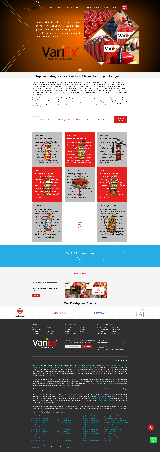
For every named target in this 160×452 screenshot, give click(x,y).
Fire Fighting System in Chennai (40, 420)
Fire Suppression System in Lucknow (90, 438)
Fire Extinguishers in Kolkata (64, 426)
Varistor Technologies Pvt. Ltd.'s (101, 398)
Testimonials (51, 331)
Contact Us (69, 446)
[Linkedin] (41, 2)
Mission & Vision (36, 329)
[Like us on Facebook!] (119, 360)
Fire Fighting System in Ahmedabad (41, 427)
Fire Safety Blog (57, 446)
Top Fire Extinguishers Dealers (113, 424)
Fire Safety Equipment (70, 333)
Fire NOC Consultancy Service (113, 438)
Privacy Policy (35, 446)
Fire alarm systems (92, 367)
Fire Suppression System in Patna (89, 433)
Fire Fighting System (61, 367)
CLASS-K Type (115, 333)
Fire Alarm (67, 329)
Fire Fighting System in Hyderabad (41, 424)
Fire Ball (108, 440)
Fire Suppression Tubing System (89, 415)
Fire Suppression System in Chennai (90, 420)
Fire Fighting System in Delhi (39, 422)
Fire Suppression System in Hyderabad (91, 424)
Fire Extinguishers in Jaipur (63, 431)
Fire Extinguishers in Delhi (63, 422)
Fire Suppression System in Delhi (89, 422)
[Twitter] (36, 2)
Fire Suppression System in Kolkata (90, 426)
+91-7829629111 (58, 2)
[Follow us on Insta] (123, 360)
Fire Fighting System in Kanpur (40, 440)
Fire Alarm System (110, 433)
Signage (67, 331)
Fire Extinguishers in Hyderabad (65, 424)
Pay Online (50, 333)
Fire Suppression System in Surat (89, 437)
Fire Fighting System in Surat (40, 437)
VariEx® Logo (35, 333)
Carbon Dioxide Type (103, 329)
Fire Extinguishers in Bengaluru (65, 416)
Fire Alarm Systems (101, 396)
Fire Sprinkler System (76, 367)
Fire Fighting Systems (54, 389)
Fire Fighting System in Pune (40, 429)
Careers (64, 446)
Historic (49, 327)
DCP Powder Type (117, 327)
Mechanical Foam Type (118, 329)
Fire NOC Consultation (111, 416)
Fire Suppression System (46, 367)
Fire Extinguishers (69, 327)
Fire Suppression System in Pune (89, 429)
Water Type (100, 331)
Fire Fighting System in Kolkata (40, 426)
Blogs (81, 333)
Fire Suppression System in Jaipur (89, 431)
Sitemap (50, 446)
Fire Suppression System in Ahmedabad (91, 427)
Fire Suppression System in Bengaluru (91, 416)
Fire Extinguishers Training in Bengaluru (116, 420)
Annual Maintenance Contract (113, 429)
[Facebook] (33, 2)
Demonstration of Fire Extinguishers (115, 418)
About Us (34, 327)
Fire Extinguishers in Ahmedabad (65, 427)
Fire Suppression (84, 329)
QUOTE (125, 7)
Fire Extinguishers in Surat (63, 437)
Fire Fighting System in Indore (40, 435)
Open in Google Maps (104, 353)
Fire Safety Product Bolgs (112, 437)
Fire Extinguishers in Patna (63, 433)
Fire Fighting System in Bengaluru (41, 416)
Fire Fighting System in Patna (40, 433)
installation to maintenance (105, 400)
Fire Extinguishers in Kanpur (64, 440)
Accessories (83, 331)
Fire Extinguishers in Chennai (64, 420)
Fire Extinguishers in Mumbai (64, 418)
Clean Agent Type (102, 333)
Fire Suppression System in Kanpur (90, 440)
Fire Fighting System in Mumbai (40, 418)
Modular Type (116, 331)
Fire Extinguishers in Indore (64, 435)
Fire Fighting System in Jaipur (40, 431)
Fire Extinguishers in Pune (63, 429)
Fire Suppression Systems (93, 383)
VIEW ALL (36, 295)
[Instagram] (39, 2)
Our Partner (35, 331)
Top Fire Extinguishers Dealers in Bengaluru (117, 422)
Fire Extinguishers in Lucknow (64, 438)
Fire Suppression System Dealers (114, 426)
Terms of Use (43, 446)
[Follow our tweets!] (121, 360)
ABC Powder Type (102, 327)
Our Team (50, 329)
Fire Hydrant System (85, 327)
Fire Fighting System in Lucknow (40, 438)
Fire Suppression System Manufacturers (116, 427)
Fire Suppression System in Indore (90, 435)
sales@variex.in (105, 342)
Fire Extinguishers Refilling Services (115, 415)
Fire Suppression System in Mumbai (90, 418)
